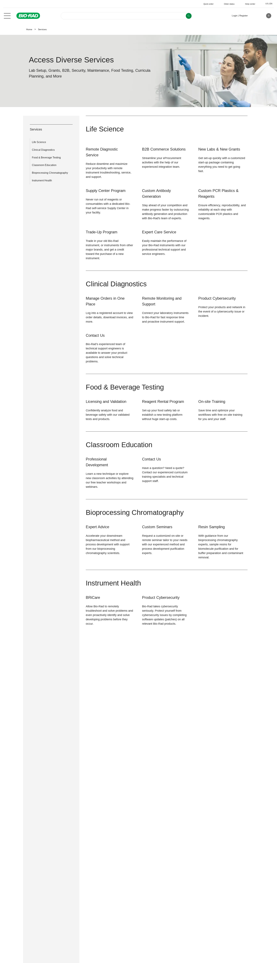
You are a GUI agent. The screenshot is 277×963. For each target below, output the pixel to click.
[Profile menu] (255, 16)
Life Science (39, 142)
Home (29, 29)
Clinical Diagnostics (43, 149)
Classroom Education (44, 165)
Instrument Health (42, 180)
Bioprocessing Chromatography (50, 172)
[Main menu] (7, 15)
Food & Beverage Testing (46, 157)
